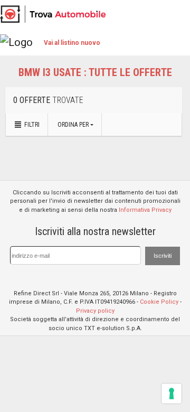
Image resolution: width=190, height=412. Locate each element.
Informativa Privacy (145, 210)
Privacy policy (95, 310)
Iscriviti (163, 255)
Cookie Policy (159, 301)
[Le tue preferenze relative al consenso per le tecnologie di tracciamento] (172, 393)
